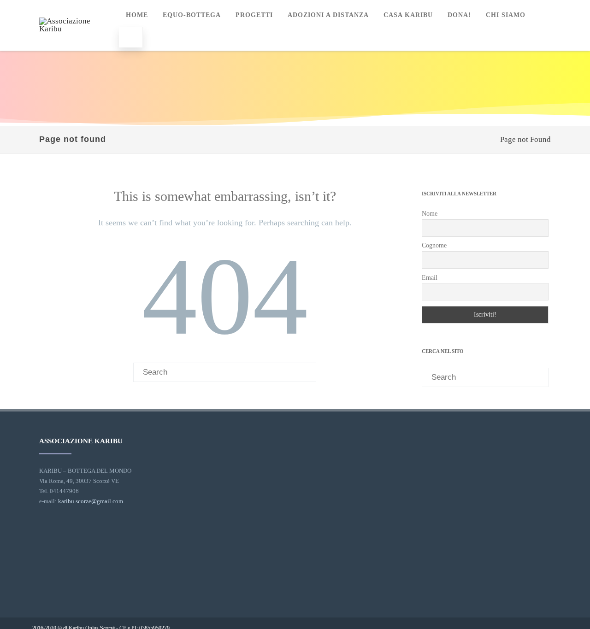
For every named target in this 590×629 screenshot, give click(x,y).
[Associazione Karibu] (75, 28)
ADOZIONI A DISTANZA (328, 15)
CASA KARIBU (408, 15)
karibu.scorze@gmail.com (90, 501)
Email (429, 277)
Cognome (434, 245)
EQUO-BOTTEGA (192, 15)
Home (137, 15)
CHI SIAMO (505, 15)
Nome (429, 213)
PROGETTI (254, 15)
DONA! (459, 15)
